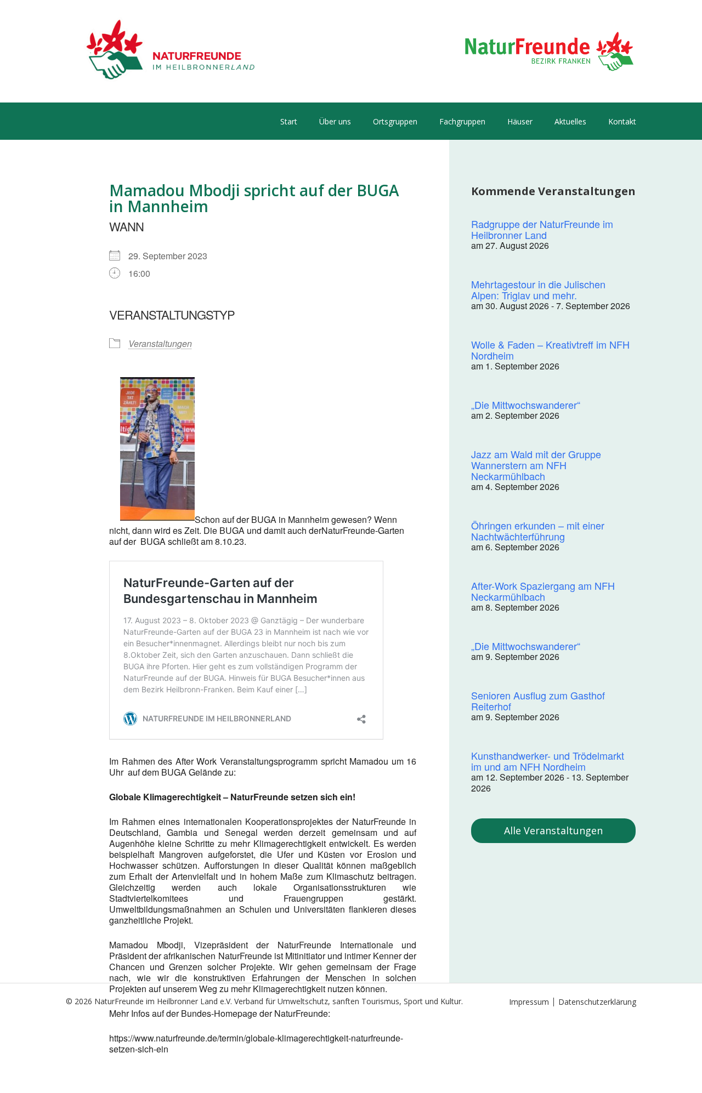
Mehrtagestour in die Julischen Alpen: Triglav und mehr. (538, 289)
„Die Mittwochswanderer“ (525, 404)
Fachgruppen (462, 121)
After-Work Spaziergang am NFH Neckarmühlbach (543, 591)
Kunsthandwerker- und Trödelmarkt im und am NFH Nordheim (547, 761)
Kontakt (622, 121)
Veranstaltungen (160, 343)
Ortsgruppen (395, 121)
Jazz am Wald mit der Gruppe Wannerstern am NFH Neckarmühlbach (536, 464)
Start (288, 121)
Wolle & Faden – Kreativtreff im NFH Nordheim (550, 350)
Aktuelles (570, 121)
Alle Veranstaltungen (553, 830)
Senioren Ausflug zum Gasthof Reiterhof (538, 700)
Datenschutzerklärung (597, 1002)
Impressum (529, 1002)
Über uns (335, 121)
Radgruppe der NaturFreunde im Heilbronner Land (542, 229)
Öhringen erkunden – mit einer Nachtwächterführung (537, 531)
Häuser (520, 121)
